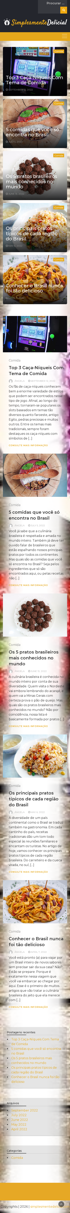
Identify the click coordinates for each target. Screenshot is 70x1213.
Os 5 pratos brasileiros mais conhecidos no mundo (31, 181)
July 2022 (19, 1115)
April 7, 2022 (16, 297)
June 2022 (19, 1120)
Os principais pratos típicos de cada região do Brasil (32, 233)
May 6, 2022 (15, 245)
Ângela (20, 380)
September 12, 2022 (20, 89)
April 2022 (19, 1129)
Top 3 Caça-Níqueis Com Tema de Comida (34, 80)
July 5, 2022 (15, 141)
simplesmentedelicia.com (49, 1206)
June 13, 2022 (16, 193)
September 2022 (24, 1110)
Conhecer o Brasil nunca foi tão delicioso (34, 288)
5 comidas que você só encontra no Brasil (32, 132)
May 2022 (18, 1124)
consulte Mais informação (28, 445)
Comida (58, 51)
